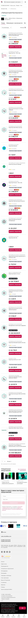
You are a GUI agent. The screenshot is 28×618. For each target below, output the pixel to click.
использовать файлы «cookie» (7, 608)
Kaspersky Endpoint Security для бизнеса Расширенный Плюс (16, 411)
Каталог (2, 561)
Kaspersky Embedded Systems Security (17, 342)
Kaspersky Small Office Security (15, 127)
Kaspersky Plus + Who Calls (14, 53)
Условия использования (6, 595)
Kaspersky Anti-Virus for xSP (15, 359)
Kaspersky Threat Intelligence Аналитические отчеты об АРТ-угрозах (17, 446)
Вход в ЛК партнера (5, 580)
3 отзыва (14, 294)
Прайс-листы (4, 563)
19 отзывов (14, 37)
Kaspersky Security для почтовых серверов (16, 109)
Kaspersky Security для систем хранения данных (15, 309)
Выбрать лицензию (15, 46)
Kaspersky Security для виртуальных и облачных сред (17, 257)
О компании (3, 582)
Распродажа (3, 573)
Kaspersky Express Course (14, 273)
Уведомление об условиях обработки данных (11, 514)
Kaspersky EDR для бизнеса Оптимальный (15, 220)
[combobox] (6, 27)
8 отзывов (14, 148)
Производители (4, 566)
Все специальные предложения (22, 470)
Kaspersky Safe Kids (13, 237)
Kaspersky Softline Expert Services (16, 428)
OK (22, 608)
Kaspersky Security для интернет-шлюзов (16, 291)
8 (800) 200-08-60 (5, 5)
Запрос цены (12, 5)
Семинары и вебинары (6, 575)
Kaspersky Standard (13, 145)
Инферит (18, 5)
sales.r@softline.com (6, 536)
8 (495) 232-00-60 (5, 540)
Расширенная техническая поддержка (17, 325)
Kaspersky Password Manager (15, 164)
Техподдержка (4, 570)
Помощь (3, 587)
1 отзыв (13, 169)
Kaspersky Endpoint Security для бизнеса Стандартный (16, 72)
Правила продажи (5, 598)
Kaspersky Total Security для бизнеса (17, 201)
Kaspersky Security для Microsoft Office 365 (17, 394)
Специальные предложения (7, 568)
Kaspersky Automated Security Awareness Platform (15, 377)
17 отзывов (14, 130)
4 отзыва (14, 55)
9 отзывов (14, 74)
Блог (21, 5)
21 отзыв (14, 93)
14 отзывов (14, 111)
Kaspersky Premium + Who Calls (15, 182)
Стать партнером (4, 577)
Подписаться (13, 502)
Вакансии (3, 584)
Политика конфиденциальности (8, 597)
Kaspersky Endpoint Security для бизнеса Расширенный (16, 35)
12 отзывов (14, 259)
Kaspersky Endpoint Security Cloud (16, 90)
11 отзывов (14, 203)
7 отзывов (14, 185)
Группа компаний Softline (6, 589)
